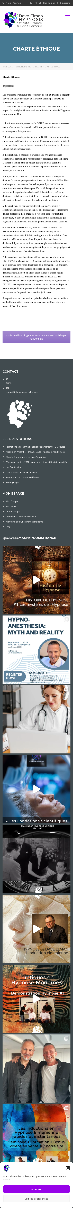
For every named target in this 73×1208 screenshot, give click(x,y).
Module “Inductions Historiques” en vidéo (26, 457)
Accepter (36, 1189)
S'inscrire (64, 3)
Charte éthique (13, 511)
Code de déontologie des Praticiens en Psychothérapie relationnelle (36, 337)
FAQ (8, 526)
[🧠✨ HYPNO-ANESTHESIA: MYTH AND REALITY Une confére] (36, 649)
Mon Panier (11, 506)
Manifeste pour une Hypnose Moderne (24, 521)
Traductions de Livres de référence (23, 477)
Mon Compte (12, 501)
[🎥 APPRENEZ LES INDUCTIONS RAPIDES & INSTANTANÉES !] (36, 1138)
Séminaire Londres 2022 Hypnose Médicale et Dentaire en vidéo (37, 462)
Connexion (49, 3)
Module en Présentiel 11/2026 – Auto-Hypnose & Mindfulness (35, 451)
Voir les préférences (36, 1198)
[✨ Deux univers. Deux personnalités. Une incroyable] (36, 1068)
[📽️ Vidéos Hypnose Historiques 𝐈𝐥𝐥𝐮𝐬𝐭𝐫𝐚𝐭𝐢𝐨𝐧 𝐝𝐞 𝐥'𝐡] (36, 859)
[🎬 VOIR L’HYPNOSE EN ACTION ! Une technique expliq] (36, 999)
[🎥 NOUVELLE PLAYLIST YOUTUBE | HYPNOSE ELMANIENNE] (36, 929)
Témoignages (12, 482)
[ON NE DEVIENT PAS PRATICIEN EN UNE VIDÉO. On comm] (36, 719)
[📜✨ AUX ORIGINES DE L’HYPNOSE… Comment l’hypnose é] (36, 580)
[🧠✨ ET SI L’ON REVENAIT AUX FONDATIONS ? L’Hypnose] (36, 789)
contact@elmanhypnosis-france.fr (22, 392)
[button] (68, 1168)
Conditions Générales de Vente (21, 516)
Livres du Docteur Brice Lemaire (21, 472)
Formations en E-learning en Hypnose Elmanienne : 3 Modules (35, 446)
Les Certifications (14, 467)
